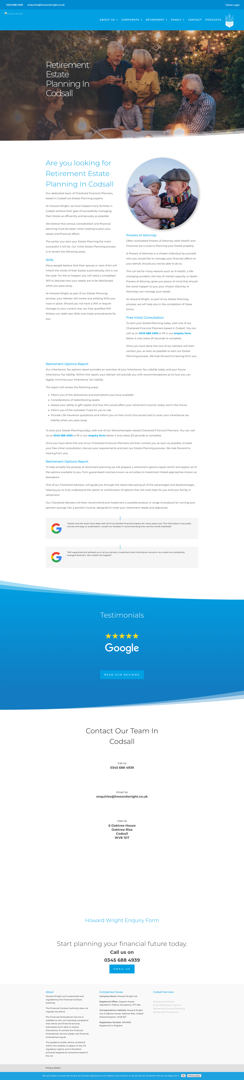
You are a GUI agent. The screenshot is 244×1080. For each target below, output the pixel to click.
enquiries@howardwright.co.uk (122, 796)
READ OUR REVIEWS (122, 674)
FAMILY (176, 20)
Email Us (122, 792)
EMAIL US (122, 969)
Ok (183, 1076)
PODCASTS (213, 20)
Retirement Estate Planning (169, 1008)
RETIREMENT (155, 20)
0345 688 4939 (14, 5)
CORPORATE (130, 20)
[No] (240, 1076)
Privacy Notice (53, 1068)
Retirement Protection (166, 1012)
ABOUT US (107, 20)
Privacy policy (194, 1076)
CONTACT (195, 20)
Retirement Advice (164, 1001)
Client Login (233, 5)
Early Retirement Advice (167, 1005)
